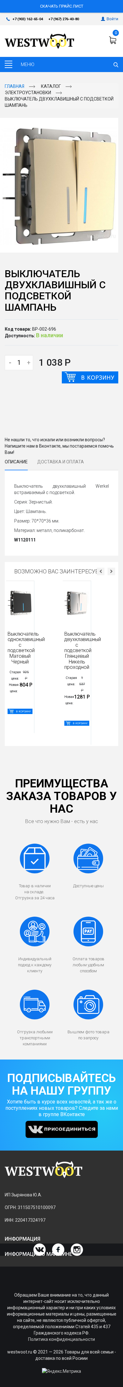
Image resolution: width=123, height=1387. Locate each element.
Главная (14, 86)
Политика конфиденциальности (61, 1339)
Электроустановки (28, 92)
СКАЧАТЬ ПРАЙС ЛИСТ (61, 6)
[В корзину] (90, 377)
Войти (112, 18)
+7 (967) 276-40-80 (64, 19)
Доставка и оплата (60, 461)
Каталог (51, 86)
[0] (113, 40)
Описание (16, 461)
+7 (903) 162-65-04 (28, 19)
